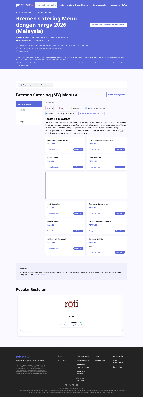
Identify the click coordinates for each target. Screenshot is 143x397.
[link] (71, 304)
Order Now (77, 149)
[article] (71, 315)
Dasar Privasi (117, 367)
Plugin (97, 356)
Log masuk (115, 5)
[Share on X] (70, 385)
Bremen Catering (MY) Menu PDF (92, 113)
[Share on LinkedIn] (77, 385)
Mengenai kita (118, 356)
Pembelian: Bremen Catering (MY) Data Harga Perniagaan (108, 25)
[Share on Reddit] (73, 385)
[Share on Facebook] (66, 385)
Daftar (124, 5)
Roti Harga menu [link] (28, 332)
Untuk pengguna (82, 360)
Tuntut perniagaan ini (116, 95)
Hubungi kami (100, 360)
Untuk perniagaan (83, 356)
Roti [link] (71, 316)
